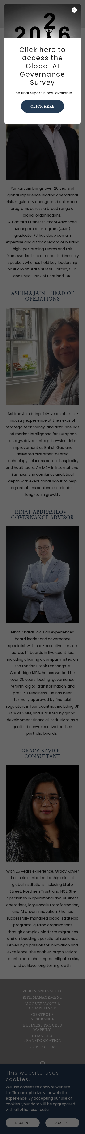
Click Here (42, 106)
